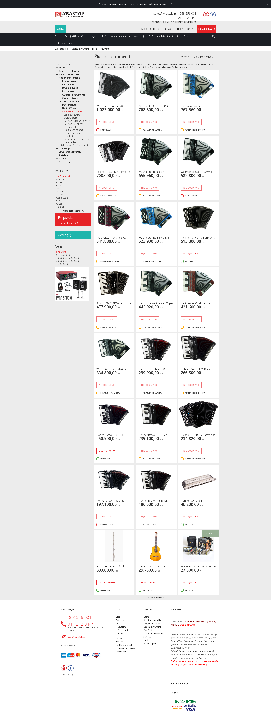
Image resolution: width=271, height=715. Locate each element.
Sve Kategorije (61, 48)
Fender (60, 191)
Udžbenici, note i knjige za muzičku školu (76, 141)
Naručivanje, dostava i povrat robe (125, 650)
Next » (161, 597)
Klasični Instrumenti (120, 36)
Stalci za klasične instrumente (74, 145)
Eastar (59, 188)
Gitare (58, 36)
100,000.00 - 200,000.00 (68, 257)
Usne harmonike (72, 114)
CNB (58, 185)
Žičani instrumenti (72, 98)
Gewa (59, 200)
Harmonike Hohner (73, 123)
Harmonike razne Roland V (77, 120)
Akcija (60, 29)
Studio (187, 36)
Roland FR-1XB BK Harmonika (198, 435)
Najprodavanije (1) (68, 223)
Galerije (121, 633)
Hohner (60, 206)
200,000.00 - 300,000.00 (68, 260)
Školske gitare (70, 117)
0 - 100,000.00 (63, 254)
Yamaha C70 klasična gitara (154, 566)
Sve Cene (61, 251)
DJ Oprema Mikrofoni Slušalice (164, 36)
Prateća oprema (63, 43)
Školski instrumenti (100, 48)
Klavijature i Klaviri (98, 36)
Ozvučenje (139, 36)
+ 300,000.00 (62, 263)
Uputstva (122, 626)
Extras (167, 29)
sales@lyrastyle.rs (165, 13)
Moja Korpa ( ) (206, 29)
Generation (62, 197)
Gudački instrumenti (73, 94)
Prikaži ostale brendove (73, 210)
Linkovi (179, 29)
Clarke (59, 182)
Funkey (59, 194)
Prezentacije (123, 630)
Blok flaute (69, 136)
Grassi (59, 203)
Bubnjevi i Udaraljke (75, 36)
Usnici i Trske (69, 108)
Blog (144, 29)
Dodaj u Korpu (191, 253)
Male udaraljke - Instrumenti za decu (74, 128)
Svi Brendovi (63, 176)
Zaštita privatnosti (124, 645)
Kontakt (190, 29)
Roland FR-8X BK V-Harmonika (113, 171)
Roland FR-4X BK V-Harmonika (198, 237)
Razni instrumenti (72, 133)
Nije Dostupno (107, 122)
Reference (155, 29)
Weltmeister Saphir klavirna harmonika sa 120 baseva (196, 173)
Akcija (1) (64, 235)
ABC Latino (62, 179)
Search (213, 36)
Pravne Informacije (179, 683)
